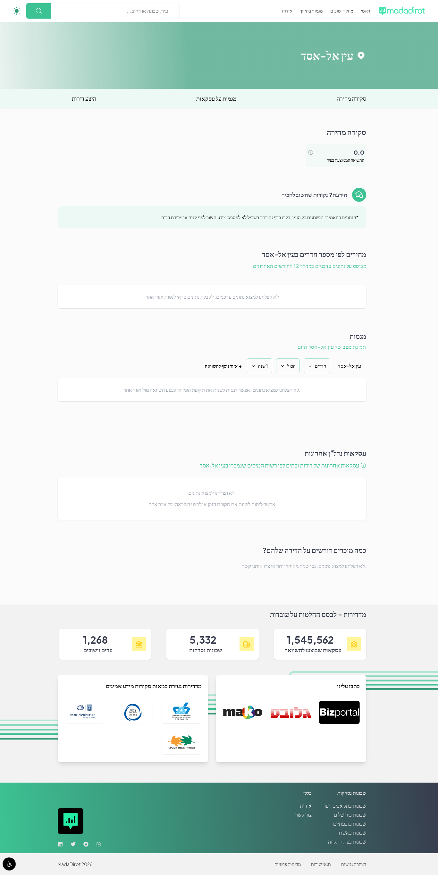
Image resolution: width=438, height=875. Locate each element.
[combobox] (167, 11)
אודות (287, 10)
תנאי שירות (321, 864)
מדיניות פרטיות (287, 864)
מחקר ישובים (341, 10)
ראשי (365, 10)
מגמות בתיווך (311, 10)
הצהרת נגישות (353, 864)
